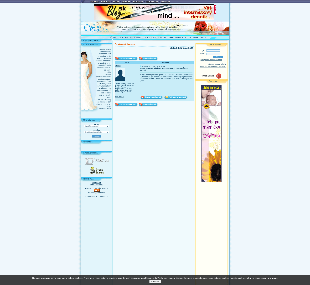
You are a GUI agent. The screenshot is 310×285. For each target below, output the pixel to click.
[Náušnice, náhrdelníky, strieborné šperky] (97, 164)
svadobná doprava (104, 68)
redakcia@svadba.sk (96, 192)
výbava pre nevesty (103, 104)
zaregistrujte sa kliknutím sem (211, 60)
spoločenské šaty (104, 102)
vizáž (109, 97)
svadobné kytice (104, 56)
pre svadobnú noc (104, 81)
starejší (108, 106)
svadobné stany (105, 109)
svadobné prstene (104, 58)
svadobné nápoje (104, 79)
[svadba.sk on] (211, 78)
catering (108, 74)
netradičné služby (104, 86)
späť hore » (119, 96)
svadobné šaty (105, 51)
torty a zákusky (105, 95)
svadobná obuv (105, 54)
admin (118, 65)
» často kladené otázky (217, 64)
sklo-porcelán (106, 93)
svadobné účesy (104, 63)
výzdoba (108, 72)
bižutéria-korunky (104, 100)
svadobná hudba (104, 65)
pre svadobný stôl (104, 90)
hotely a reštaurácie (103, 77)
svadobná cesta (105, 88)
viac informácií (269, 278)
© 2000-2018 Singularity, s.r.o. (96, 196)
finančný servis (105, 84)
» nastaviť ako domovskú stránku (213, 66)
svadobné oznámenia (103, 61)
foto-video (107, 70)
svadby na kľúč (105, 49)
